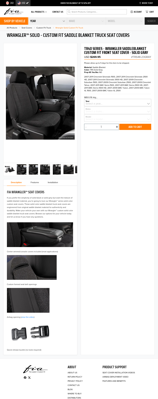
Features (35, 182)
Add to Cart (135, 127)
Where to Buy (75, 393)
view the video (27, 317)
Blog (70, 389)
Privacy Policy (75, 381)
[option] (10, 3)
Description (16, 182)
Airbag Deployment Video (115, 376)
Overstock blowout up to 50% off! (75, 3)
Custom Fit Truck (43, 28)
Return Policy (75, 376)
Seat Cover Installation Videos (118, 372)
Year (87, 101)
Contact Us (73, 385)
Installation (53, 182)
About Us (72, 372)
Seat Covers (27, 28)
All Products (12, 28)
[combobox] (47, 21)
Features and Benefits (114, 381)
